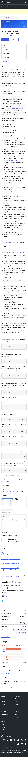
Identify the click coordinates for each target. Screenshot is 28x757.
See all (25, 662)
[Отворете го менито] (25, 2)
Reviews (5, 49)
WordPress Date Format (10, 160)
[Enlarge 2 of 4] (24, 500)
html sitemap (19, 629)
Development (6, 57)
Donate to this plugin (7, 687)
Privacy (3, 704)
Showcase (18, 696)
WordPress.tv (5, 717)
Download (5, 39)
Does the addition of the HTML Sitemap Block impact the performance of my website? (10, 569)
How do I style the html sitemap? (10, 559)
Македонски (8, 736)
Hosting (3, 701)
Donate (17, 714)
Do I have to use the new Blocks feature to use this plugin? (10, 575)
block (14, 629)
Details (5, 45)
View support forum (6, 673)
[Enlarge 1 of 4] (11, 500)
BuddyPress (5, 729)
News (3, 699)
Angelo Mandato (8, 36)
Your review (4, 662)
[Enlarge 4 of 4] (24, 516)
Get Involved (18, 709)
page (25, 629)
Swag (17, 717)
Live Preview (14, 39)
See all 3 (24, 626)
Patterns (17, 704)
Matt (3, 724)
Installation (6, 53)
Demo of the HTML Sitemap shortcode (15, 252)
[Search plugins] (17, 17)
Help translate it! (15, 12)
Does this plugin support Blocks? (10, 563)
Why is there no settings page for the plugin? (8, 553)
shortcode (19, 632)
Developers (4, 714)
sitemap (24, 632)
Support (5, 61)
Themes (17, 699)
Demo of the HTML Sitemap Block (13, 250)
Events (17, 711)
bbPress (4, 727)
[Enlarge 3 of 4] (11, 511)
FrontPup (11, 491)
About (3, 696)
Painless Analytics (9, 601)
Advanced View (5, 637)
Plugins (17, 701)
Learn (3, 709)
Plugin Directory (5, 6)
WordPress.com (6, 722)
